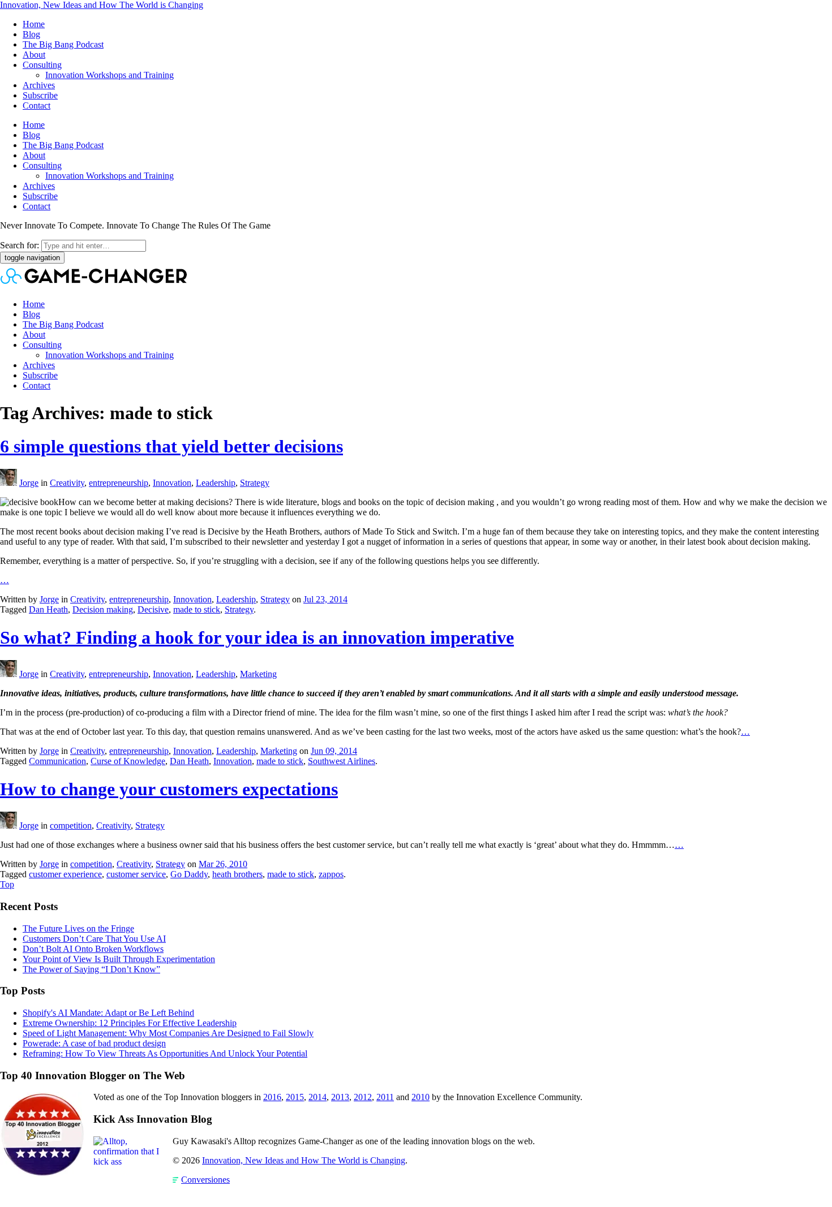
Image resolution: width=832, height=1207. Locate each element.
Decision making (102, 609)
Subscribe (40, 95)
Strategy (254, 483)
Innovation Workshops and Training (109, 75)
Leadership (215, 483)
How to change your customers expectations (169, 789)
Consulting (42, 65)
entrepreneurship (118, 483)
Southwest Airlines (341, 761)
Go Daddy (189, 874)
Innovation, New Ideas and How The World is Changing (101, 5)
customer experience (65, 874)
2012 (363, 1097)
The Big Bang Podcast (63, 44)
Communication (57, 761)
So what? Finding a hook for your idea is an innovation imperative (257, 637)
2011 (385, 1097)
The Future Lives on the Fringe (78, 928)
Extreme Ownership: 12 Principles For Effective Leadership (130, 1023)
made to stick (196, 609)
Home (34, 24)
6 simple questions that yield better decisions (171, 446)
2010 (420, 1097)
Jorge (28, 483)
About (34, 54)
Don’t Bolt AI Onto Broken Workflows (93, 949)
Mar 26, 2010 (223, 864)
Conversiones (205, 1179)
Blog (31, 34)
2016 (272, 1097)
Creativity (67, 483)
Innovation (172, 483)
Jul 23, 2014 (325, 599)
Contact (36, 105)
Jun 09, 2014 (334, 751)
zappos (331, 874)
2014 (317, 1097)
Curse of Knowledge (128, 761)
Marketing (258, 674)
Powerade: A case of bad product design (94, 1043)
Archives (39, 85)
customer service (136, 874)
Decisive (153, 609)
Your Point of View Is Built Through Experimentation (119, 959)
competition (71, 825)
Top (7, 884)
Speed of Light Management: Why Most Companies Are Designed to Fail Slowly (168, 1033)
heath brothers (237, 874)
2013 (340, 1097)
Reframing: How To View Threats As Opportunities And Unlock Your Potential (165, 1053)
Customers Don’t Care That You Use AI (94, 938)
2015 (295, 1097)
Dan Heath (48, 609)
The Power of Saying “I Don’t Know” (91, 969)
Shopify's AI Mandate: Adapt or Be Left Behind (108, 1013)
